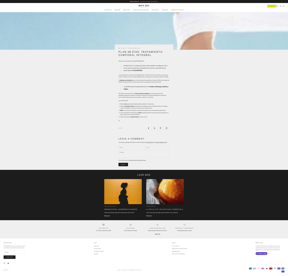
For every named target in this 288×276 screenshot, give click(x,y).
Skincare (117, 9)
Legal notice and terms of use (179, 248)
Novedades (107, 9)
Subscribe (9, 257)
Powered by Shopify (135, 270)
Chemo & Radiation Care (141, 9)
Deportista (155, 9)
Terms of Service (160, 142)
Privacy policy (175, 246)
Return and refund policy (178, 254)
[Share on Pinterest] (161, 128)
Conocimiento (150, 206)
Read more (107, 215)
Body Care (126, 9)
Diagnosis (96, 246)
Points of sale (97, 248)
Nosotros (165, 9)
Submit (123, 164)
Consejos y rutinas (177, 9)
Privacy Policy (149, 142)
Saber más (157, 234)
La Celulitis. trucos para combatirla (164, 209)
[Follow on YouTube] (8, 263)
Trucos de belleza (134, 48)
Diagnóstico (271, 6)
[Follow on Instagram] (4, 263)
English (6, 270)
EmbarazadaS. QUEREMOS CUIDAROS (120, 209)
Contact (96, 254)
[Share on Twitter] (154, 128)
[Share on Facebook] (148, 128)
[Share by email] (167, 128)
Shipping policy (176, 251)
